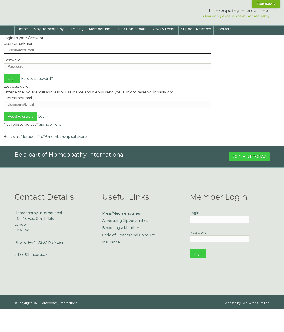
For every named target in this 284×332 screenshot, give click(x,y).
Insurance (111, 242)
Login (194, 213)
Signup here (50, 124)
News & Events (164, 29)
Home (22, 29)
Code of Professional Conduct (128, 235)
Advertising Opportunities (125, 221)
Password (12, 60)
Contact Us (225, 29)
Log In (43, 116)
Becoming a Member (120, 228)
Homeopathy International (59, 303)
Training (77, 29)
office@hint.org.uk (31, 254)
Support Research (196, 29)
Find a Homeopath (131, 29)
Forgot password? (37, 78)
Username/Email (18, 44)
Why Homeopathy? (49, 29)
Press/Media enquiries (121, 213)
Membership (99, 29)
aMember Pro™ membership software (53, 137)
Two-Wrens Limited (255, 303)
